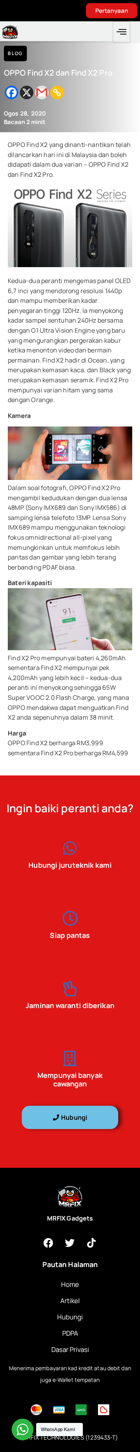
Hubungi (70, 1316)
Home (70, 1284)
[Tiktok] (91, 1242)
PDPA (70, 1333)
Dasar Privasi (70, 1349)
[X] (26, 92)
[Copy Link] (57, 92)
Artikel (70, 1300)
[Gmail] (42, 92)
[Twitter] (70, 1242)
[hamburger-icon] (121, 32)
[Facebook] (11, 92)
